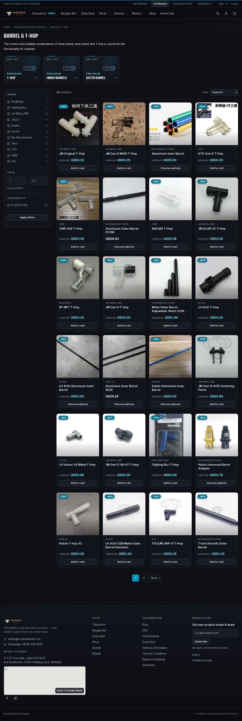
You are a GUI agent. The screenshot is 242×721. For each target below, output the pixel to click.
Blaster (96, 653)
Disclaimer (148, 665)
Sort (205, 92)
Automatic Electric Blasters (31, 26)
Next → (155, 577)
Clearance (98, 624)
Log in (234, 3)
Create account (202, 660)
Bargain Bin (99, 630)
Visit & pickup (150, 636)
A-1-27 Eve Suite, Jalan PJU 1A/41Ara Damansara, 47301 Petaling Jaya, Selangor (33, 660)
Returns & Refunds (153, 659)
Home (7, 26)
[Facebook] (7, 698)
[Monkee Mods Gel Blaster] (15, 13)
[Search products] (218, 13)
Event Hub (148, 642)
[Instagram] (15, 698)
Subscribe (201, 641)
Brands (96, 647)
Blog (145, 624)
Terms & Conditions (154, 653)
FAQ (144, 630)
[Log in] (226, 13)
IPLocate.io (232, 713)
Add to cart (78, 168)
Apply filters (27, 217)
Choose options (171, 168)
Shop (95, 642)
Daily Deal (98, 636)
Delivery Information (154, 647)
